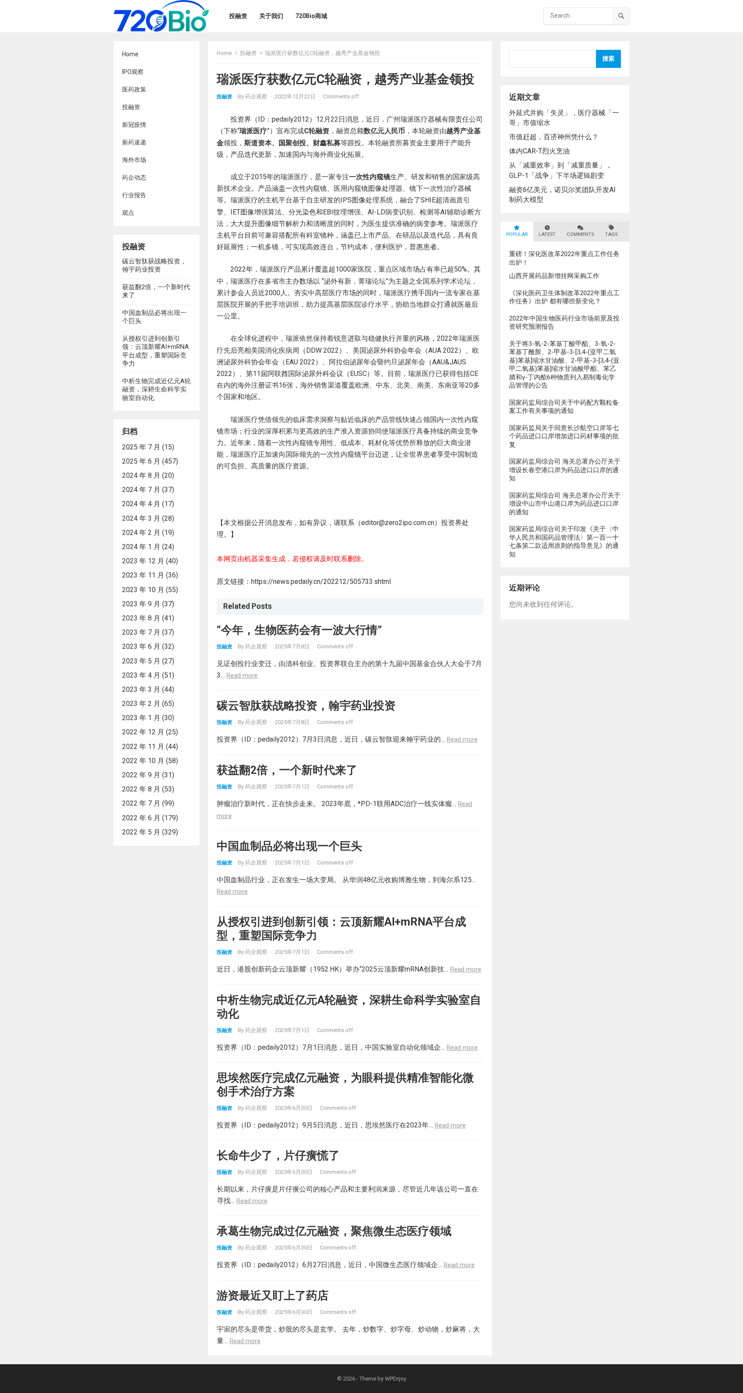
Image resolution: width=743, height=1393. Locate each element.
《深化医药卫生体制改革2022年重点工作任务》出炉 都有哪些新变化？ (564, 297)
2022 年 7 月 (141, 803)
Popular (517, 234)
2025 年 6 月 (141, 461)
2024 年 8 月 (141, 475)
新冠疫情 (134, 124)
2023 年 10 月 (143, 590)
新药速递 (134, 142)
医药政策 (134, 89)
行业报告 (134, 195)
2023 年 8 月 (141, 618)
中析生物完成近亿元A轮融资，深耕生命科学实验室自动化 (156, 389)
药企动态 (134, 177)
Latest (547, 234)
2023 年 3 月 (141, 689)
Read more (242, 675)
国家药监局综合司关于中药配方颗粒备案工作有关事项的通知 (564, 407)
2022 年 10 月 (143, 761)
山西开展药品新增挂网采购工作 (554, 276)
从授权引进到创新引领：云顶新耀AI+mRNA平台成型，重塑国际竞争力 (155, 351)
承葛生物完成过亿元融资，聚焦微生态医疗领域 (334, 1231)
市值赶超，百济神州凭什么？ (554, 137)
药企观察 (256, 96)
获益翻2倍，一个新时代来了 (287, 770)
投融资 (131, 107)
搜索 (608, 58)
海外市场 (134, 159)
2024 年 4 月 (141, 504)
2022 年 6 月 (141, 818)
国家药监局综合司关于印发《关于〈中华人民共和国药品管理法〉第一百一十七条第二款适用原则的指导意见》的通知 (564, 541)
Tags (611, 234)
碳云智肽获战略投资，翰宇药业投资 (154, 265)
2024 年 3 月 (141, 518)
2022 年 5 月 (141, 832)
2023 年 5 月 (141, 661)
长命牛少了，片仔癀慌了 (278, 1155)
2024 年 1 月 (141, 547)
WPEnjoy (395, 1378)
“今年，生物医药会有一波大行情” (299, 629)
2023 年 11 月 (143, 575)
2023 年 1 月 (141, 718)
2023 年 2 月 (141, 704)
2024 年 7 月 (141, 490)
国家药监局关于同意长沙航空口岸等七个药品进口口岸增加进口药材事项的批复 (564, 436)
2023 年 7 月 (141, 632)
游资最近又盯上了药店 (273, 1295)
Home (130, 54)
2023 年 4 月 (141, 675)
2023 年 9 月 (141, 604)
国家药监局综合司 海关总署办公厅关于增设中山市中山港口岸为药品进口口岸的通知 (564, 504)
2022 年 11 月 (143, 746)
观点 (128, 212)
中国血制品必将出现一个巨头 (289, 846)
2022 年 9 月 (141, 775)
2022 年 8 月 (141, 789)
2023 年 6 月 (141, 646)
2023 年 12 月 (143, 561)
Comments (580, 234)
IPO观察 (133, 71)
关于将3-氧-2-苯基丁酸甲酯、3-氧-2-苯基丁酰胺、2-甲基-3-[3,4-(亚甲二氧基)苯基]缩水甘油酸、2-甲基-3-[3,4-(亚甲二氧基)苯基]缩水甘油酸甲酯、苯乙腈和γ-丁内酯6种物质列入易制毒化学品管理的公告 (564, 365)
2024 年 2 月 (141, 532)
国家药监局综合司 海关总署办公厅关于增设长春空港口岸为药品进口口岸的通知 (564, 470)
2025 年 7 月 (141, 447)
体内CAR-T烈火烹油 (539, 151)
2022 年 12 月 (143, 732)
